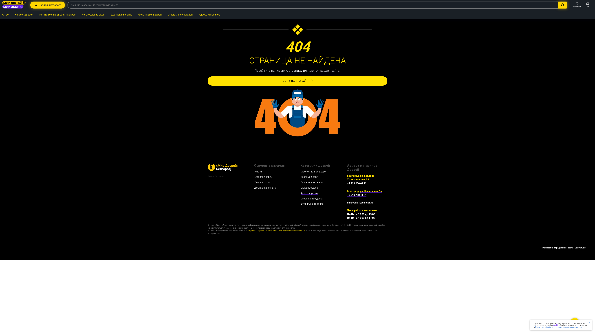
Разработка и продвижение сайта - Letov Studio (564, 248)
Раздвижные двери (312, 182)
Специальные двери (312, 198)
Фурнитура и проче (311, 203)
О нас (5, 14)
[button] (577, 5)
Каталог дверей (24, 14)
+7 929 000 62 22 (356, 183)
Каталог (258, 176)
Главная (258, 171)
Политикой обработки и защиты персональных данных (558, 327)
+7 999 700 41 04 (356, 195)
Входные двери (309, 176)
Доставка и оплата (121, 14)
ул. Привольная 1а (371, 191)
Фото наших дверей (150, 14)
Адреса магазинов (209, 14)
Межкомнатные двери (313, 171)
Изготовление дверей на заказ (57, 14)
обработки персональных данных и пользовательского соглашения (277, 231)
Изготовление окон (93, 14)
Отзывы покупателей (180, 14)
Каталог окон (262, 182)
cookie (555, 325)
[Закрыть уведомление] (589, 322)
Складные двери (310, 187)
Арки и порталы (309, 193)
